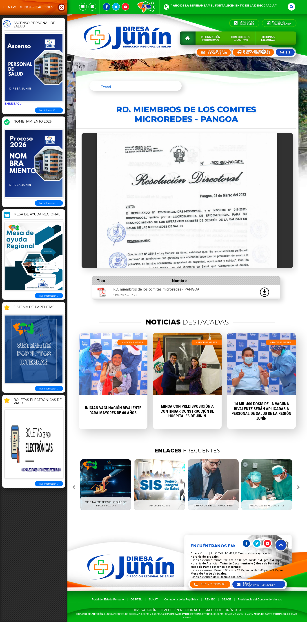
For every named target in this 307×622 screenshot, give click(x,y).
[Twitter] (116, 7)
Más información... (48, 110)
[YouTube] (125, 7)
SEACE (226, 599)
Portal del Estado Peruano (108, 599)
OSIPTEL (136, 599)
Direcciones (240, 38)
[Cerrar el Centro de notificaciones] (61, 7)
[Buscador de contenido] (291, 7)
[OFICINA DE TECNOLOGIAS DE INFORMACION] (105, 509)
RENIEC (210, 599)
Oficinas (268, 38)
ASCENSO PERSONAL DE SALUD (34, 24)
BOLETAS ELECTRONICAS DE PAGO (37, 401)
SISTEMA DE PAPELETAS (33, 307)
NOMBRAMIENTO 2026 (32, 121)
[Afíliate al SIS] (159, 509)
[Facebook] (106, 7)
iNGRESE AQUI (13, 103)
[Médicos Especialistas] (266, 509)
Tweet (106, 86)
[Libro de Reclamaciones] (213, 509)
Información (210, 38)
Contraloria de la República (181, 599)
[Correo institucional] (92, 7)
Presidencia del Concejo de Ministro (260, 599)
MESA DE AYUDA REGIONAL (36, 214)
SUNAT (153, 599)
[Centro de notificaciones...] (83, 7)
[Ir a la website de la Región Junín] (146, 7)
